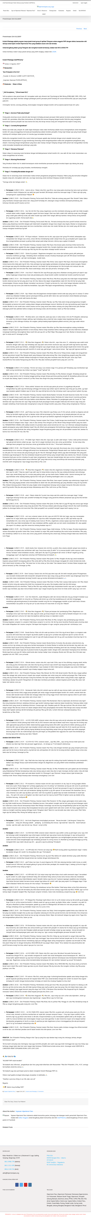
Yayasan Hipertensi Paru (9, 1091)
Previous (79, 29)
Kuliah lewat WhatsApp (31, 1091)
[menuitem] (76, 3)
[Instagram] (30, 1185)
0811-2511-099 (9, 1165)
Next (85, 29)
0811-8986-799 (9, 1162)
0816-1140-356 (9, 1169)
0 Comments (41, 1091)
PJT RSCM (50, 1160)
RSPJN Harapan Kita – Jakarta (56, 1158)
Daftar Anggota (23, 1118)
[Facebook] (17, 1185)
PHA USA (50, 1156)
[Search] (48, 14)
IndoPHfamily (61, 1118)
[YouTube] (25, 1185)
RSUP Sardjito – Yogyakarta (55, 1162)
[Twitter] (21, 1185)
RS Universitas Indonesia (55, 1165)
